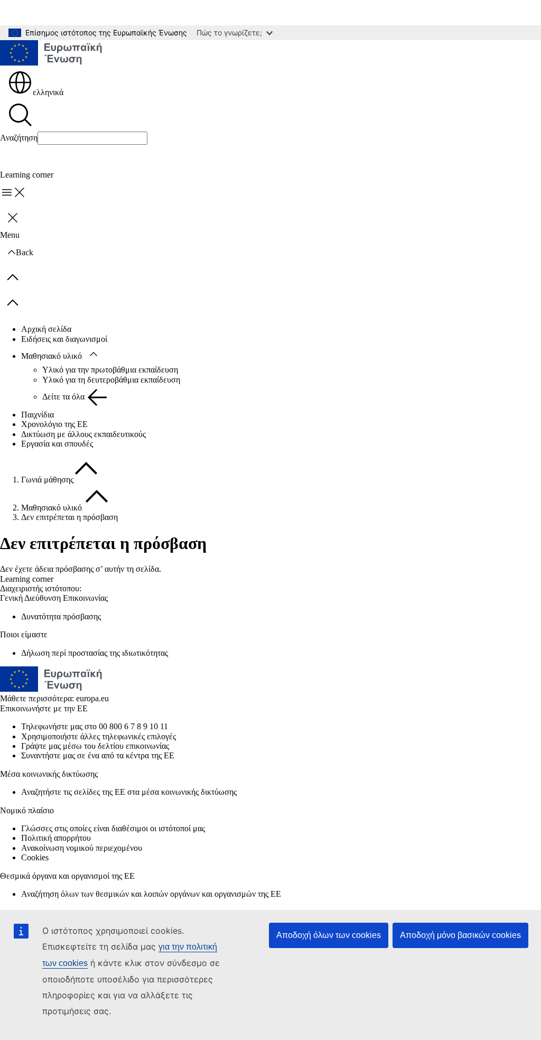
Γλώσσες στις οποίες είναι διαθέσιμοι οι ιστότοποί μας (113, 828)
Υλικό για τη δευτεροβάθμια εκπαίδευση (111, 379)
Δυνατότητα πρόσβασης (61, 616)
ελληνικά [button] (48, 92)
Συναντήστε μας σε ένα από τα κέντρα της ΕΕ (97, 755)
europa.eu (92, 698)
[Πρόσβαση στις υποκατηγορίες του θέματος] (93, 354)
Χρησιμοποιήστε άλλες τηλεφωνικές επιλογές (98, 736)
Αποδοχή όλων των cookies (328, 935)
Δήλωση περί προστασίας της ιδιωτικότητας (94, 652)
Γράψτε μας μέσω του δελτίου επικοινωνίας (95, 745)
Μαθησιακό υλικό (51, 355)
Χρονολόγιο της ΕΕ (54, 424)
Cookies (35, 857)
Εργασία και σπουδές (57, 443)
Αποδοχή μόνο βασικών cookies (460, 935)
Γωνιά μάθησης (47, 479)
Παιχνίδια (37, 414)
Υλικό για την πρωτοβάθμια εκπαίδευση (110, 369)
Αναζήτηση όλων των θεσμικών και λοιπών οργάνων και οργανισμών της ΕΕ (151, 893)
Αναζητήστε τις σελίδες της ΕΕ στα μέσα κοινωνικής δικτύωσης (129, 791)
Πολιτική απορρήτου (56, 837)
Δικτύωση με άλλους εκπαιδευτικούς (83, 434)
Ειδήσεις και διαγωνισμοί (64, 339)
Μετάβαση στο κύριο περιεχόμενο (65, 12)
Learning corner (26, 578)
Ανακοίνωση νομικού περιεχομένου (81, 847)
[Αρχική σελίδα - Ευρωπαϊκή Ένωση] (51, 54)
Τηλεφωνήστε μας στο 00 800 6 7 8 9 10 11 (94, 726)
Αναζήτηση (19, 137)
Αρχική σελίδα (46, 328)
